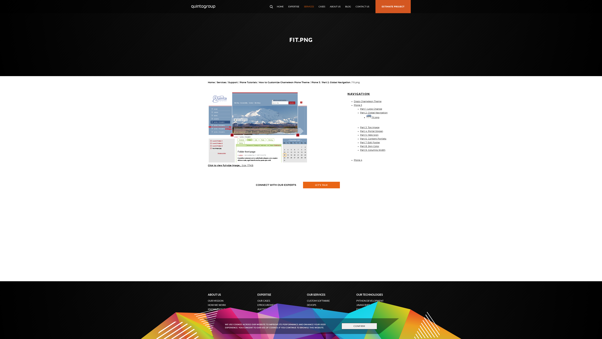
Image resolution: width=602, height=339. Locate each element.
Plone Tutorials (248, 82)
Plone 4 (358, 160)
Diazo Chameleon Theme (367, 101)
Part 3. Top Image (369, 127)
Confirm (359, 326)
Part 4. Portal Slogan (371, 131)
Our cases (263, 300)
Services (309, 6)
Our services (316, 294)
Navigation (359, 94)
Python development (370, 300)
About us (335, 6)
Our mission (215, 300)
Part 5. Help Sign (369, 135)
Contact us (362, 6)
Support (233, 82)
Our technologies (369, 294)
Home (280, 6)
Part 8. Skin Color (369, 146)
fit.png (375, 117)
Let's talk (321, 185)
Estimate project (393, 6)
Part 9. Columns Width (372, 150)
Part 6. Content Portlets (373, 139)
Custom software (318, 300)
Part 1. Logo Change (371, 109)
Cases (322, 6)
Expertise (293, 6)
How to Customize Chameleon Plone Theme (284, 82)
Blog (348, 6)
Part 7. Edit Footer (370, 143)
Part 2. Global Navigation (336, 82)
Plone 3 (316, 82)
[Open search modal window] (271, 6)
